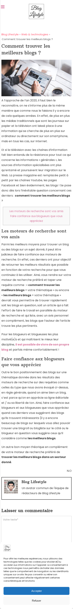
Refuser (36, 600)
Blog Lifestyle (34, 482)
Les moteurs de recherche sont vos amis (36, 211)
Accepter (36, 590)
